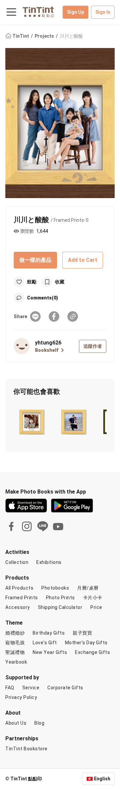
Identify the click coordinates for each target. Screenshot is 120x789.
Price (96, 607)
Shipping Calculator (60, 607)
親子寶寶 (82, 633)
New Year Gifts (50, 652)
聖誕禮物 (15, 652)
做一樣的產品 (35, 260)
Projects (45, 36)
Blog (39, 723)
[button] (31, 420)
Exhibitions (49, 562)
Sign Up (75, 12)
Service (31, 687)
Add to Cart (82, 260)
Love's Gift (45, 642)
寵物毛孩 (15, 642)
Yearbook (16, 662)
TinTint (20, 36)
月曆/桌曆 (88, 588)
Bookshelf (46, 350)
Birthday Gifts (49, 633)
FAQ (9, 687)
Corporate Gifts (65, 687)
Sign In (102, 12)
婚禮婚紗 (15, 633)
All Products (19, 588)
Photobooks (55, 588)
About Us (15, 723)
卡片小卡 (92, 597)
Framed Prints (21, 597)
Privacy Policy (21, 697)
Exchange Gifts (92, 652)
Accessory (17, 607)
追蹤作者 (92, 346)
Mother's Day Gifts (86, 642)
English (102, 778)
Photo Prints (60, 597)
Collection (16, 562)
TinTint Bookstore (26, 748)
